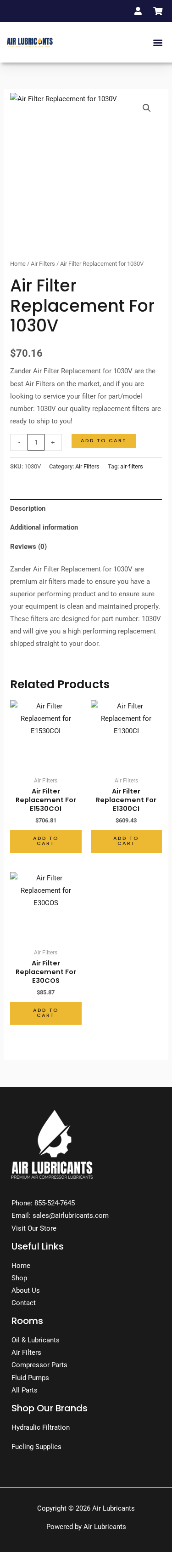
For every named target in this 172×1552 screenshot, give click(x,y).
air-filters (131, 466)
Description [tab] (27, 508)
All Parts (24, 1390)
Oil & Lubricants (35, 1340)
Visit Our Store (33, 1228)
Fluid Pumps (30, 1378)
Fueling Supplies (36, 1447)
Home (18, 263)
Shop (19, 1278)
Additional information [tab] (44, 527)
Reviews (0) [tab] (28, 546)
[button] (157, 42)
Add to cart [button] (46, 841)
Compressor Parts (39, 1365)
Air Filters (43, 263)
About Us (25, 1290)
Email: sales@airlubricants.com (60, 1215)
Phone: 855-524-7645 (43, 1203)
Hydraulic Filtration (40, 1427)
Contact (23, 1303)
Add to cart (104, 440)
